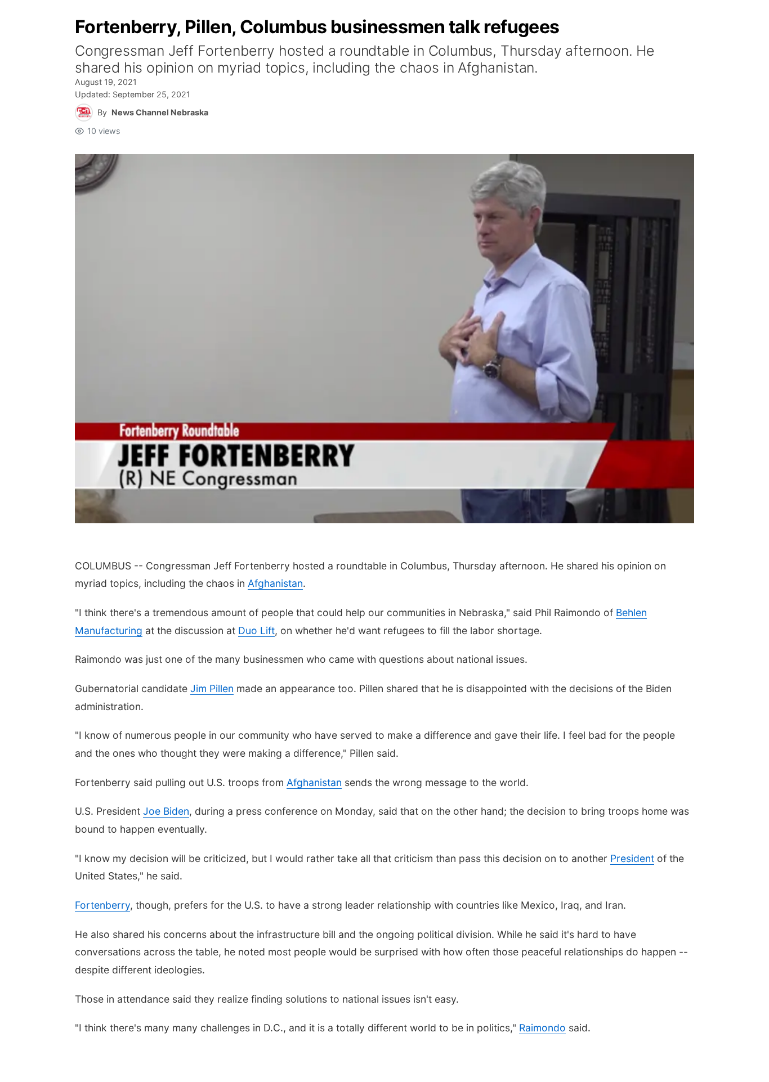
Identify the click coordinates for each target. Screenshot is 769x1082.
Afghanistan (275, 583)
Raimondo (542, 1028)
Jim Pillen (212, 688)
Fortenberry (102, 905)
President (632, 858)
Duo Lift (256, 630)
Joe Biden (166, 811)
